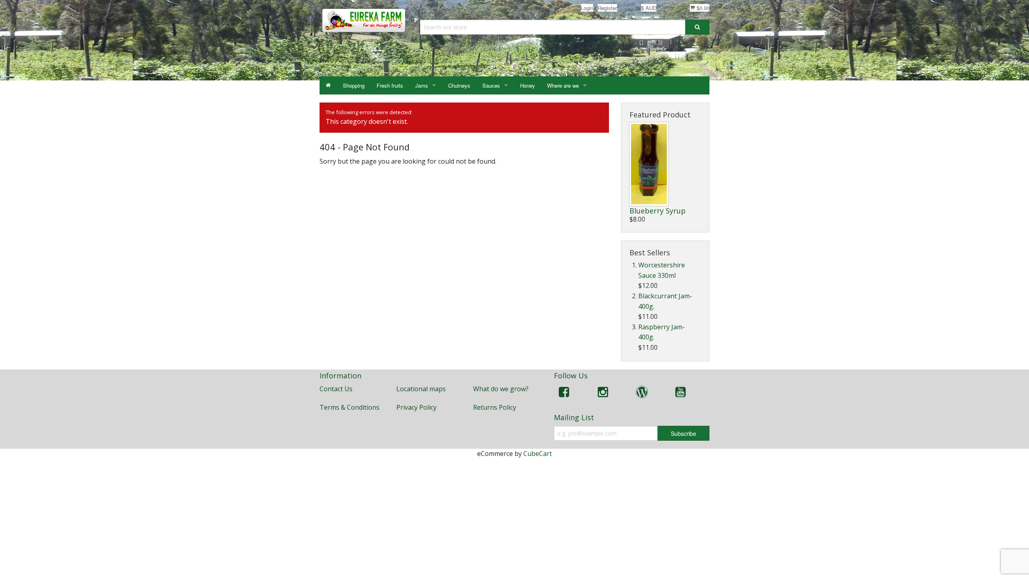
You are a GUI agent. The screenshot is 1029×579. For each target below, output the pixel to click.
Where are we (563, 85)
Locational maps (421, 388)
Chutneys (459, 85)
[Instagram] (603, 393)
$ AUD (648, 8)
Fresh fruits (390, 85)
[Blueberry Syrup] (648, 164)
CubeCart (537, 453)
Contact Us (336, 388)
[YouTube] (680, 393)
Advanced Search (434, 40)
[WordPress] (642, 393)
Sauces (491, 85)
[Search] (697, 27)
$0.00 (702, 8)
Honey (527, 85)
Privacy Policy (416, 407)
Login (587, 8)
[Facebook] (564, 393)
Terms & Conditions (349, 407)
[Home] (328, 85)
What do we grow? (501, 388)
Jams (421, 85)
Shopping (354, 85)
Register (607, 8)
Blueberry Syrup (657, 211)
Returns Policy (494, 407)
